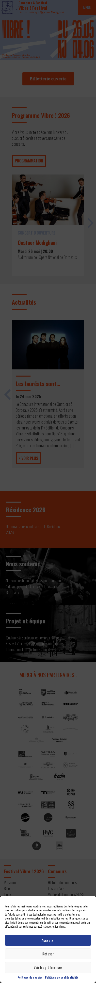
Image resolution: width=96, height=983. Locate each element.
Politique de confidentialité (62, 977)
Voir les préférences (48, 967)
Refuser (48, 953)
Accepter (48, 940)
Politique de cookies (30, 977)
